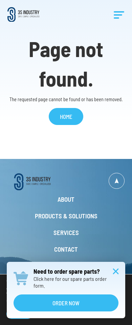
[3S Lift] (36, 182)
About (66, 199)
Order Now (66, 303)
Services (66, 233)
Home (66, 116)
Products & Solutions (66, 216)
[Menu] (119, 14)
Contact (66, 249)
